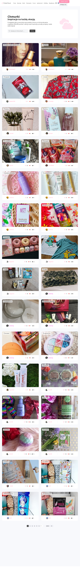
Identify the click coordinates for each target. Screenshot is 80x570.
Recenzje (19, 3)
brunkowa (50, 101)
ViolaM (11, 486)
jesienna (11, 197)
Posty (14, 3)
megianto (11, 261)
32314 (47, 526)
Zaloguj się (63, 4)
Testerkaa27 (12, 69)
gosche (11, 165)
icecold (50, 390)
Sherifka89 (51, 165)
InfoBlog (46, 3)
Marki (23, 3)
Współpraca (51, 3)
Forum (34, 3)
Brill (50, 486)
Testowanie (28, 3)
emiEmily (50, 293)
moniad (11, 133)
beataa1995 (12, 101)
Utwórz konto (64, 1)
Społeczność (40, 3)
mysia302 (11, 390)
